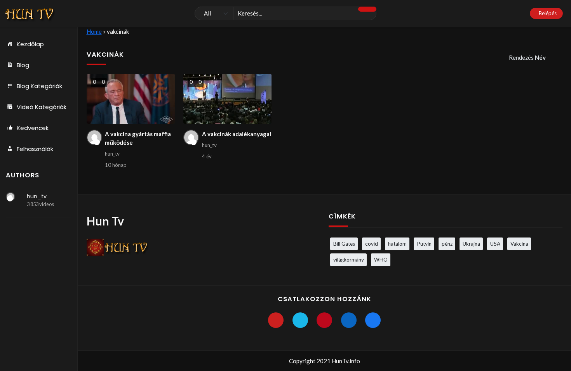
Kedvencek (33, 128)
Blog (23, 65)
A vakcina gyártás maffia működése (138, 138)
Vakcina (519, 244)
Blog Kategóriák (39, 86)
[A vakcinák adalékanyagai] (227, 99)
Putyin (424, 244)
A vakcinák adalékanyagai (236, 133)
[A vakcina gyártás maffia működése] (131, 99)
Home (94, 31)
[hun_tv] (10, 196)
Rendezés (527, 57)
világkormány (348, 260)
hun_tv (37, 196)
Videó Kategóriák (41, 107)
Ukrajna (471, 244)
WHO (381, 260)
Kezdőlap (30, 44)
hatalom (397, 244)
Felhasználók (35, 149)
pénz (447, 244)
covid (371, 244)
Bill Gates (344, 244)
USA (495, 244)
